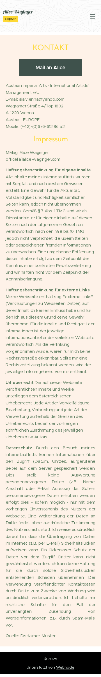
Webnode (65, 667)
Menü (92, 16)
